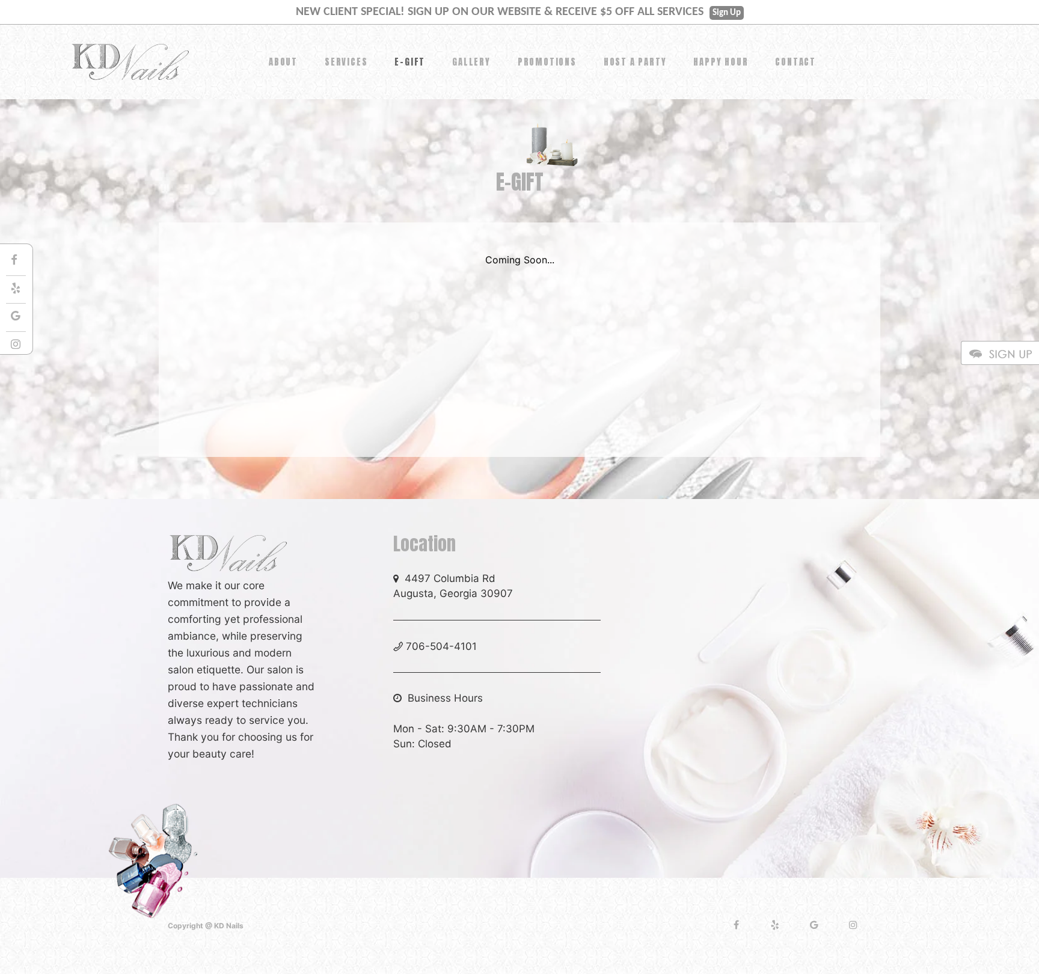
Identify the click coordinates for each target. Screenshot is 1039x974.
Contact (795, 62)
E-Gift (409, 62)
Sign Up (727, 12)
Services (346, 62)
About (283, 62)
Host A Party (635, 62)
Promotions (547, 62)
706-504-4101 (441, 646)
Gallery (471, 62)
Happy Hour (720, 62)
